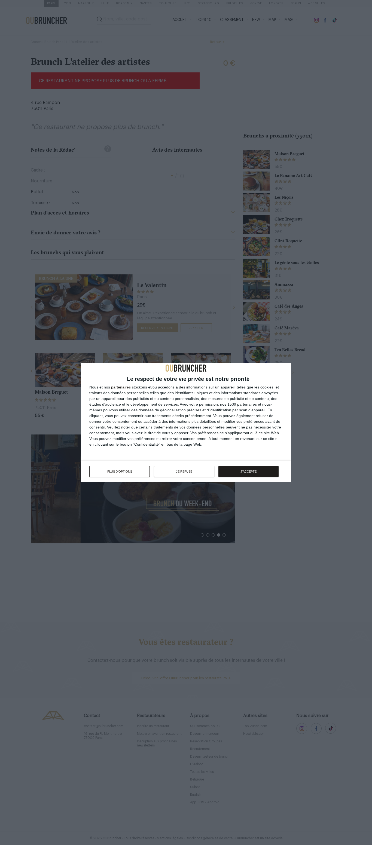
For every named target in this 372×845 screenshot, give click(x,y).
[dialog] (186, 422)
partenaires (121, 387)
